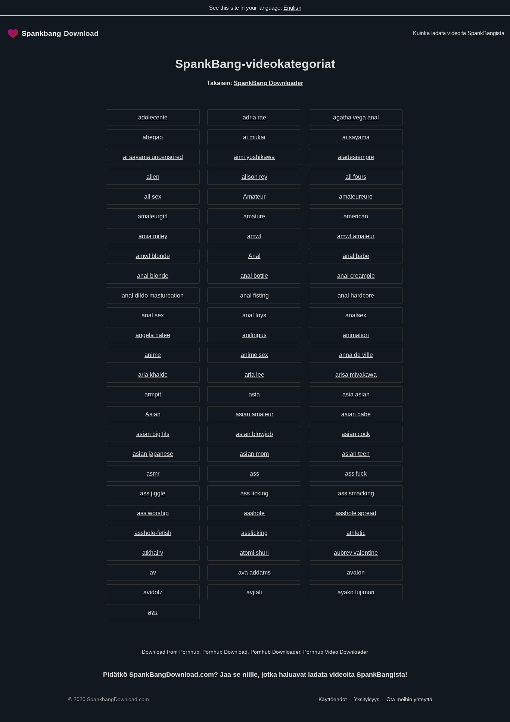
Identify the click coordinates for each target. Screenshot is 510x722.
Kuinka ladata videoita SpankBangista (458, 33)
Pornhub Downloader (275, 652)
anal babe (356, 256)
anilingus (254, 335)
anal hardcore (356, 295)
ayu (153, 612)
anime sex (254, 355)
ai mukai (254, 137)
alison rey (254, 177)
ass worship (153, 513)
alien (152, 177)
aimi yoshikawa (254, 157)
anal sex (153, 315)
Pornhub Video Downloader (335, 652)
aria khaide (153, 374)
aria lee (254, 374)
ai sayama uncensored (153, 157)
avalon (356, 572)
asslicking (254, 533)
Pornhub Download (225, 652)
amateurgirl (153, 216)
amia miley (153, 236)
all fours (355, 177)
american (355, 216)
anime (152, 355)
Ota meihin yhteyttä (409, 699)
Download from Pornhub (170, 652)
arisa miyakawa (356, 374)
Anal (254, 256)
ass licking (254, 493)
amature (254, 216)
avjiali (254, 592)
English (292, 7)
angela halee (153, 335)
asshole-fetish (152, 533)
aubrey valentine (356, 553)
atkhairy (152, 553)
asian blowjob (254, 434)
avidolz (152, 592)
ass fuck (356, 473)
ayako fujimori (356, 592)
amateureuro (356, 196)
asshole (254, 513)
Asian (153, 414)
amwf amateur (355, 236)
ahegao (153, 137)
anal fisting (254, 295)
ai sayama (356, 137)
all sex (152, 196)
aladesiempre (356, 157)
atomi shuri (254, 553)
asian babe (356, 414)
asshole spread (356, 513)
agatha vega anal (356, 117)
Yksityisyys (366, 699)
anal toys (254, 315)
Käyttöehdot (332, 699)
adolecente (153, 117)
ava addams (254, 572)
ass (254, 473)
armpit (152, 394)
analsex (355, 315)
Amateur (254, 196)
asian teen (356, 454)
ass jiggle (152, 493)
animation (356, 335)
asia (254, 394)
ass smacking (356, 493)
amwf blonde (153, 256)
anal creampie (356, 276)
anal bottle (254, 276)
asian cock (356, 434)
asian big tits (153, 434)
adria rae (254, 117)
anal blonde (152, 276)
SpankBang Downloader (268, 83)
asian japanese (153, 454)
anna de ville (356, 355)
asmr (152, 473)
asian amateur (254, 414)
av (153, 572)
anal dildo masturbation (153, 295)
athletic (356, 533)
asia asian (356, 394)
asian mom (254, 454)
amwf (254, 236)
